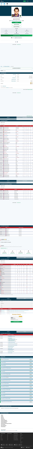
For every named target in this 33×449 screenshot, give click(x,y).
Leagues (8, 257)
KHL (1, 279)
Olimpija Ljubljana (6, 149)
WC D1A (2, 287)
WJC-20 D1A (2, 293)
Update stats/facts (17, 68)
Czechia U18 (17, 127)
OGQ (16, 172)
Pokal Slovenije (16, 190)
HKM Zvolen (5, 150)
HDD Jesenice (8, 234)
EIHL (16, 158)
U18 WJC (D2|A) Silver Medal (11, 336)
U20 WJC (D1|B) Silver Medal (11, 342)
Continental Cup (3, 267)
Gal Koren (7, 87)
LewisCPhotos (20, 17)
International (17, 146)
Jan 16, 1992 (14, 74)
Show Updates (16, 24)
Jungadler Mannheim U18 (7, 132)
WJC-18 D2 (17, 131)
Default (8, 117)
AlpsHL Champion (10, 348)
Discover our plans (16, 35)
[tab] (8, 117)
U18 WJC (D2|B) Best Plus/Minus (12, 339)
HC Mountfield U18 (6, 127)
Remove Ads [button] (19, 44)
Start (1, 66)
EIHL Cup (2, 276)
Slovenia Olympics (6, 172)
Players (8, 298)
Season (8, 331)
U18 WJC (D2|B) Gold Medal (11, 340)
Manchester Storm (6, 158)
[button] (16, 22)
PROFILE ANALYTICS (18, 37)
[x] (15, 42)
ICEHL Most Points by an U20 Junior (12, 343)
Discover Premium (16, 321)
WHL (16, 135)
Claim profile (17, 26)
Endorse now (4, 253)
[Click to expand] (32, 226)
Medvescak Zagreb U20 (6, 142)
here (16, 430)
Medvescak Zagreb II (6, 139)
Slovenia (20, 20)
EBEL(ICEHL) (2, 272)
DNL (16, 132)
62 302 (13, 37)
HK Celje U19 (7, 228)
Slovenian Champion (10, 347)
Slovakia (17, 150)
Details (31, 359)
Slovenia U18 (5, 131)
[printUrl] (17, 42)
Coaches (8, 119)
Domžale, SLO (14, 77)
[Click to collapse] (32, 120)
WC (1, 286)
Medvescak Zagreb (6, 138)
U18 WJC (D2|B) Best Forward (11, 338)
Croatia (15, 79)
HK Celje (7, 230)
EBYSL (16, 142)
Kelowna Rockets (6, 135)
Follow (16, 22)
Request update (30, 89)
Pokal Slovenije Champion (11, 346)
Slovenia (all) (5, 146)
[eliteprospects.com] (2, 1)
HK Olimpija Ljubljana (14, 20)
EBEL (16, 138)
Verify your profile (3, 430)
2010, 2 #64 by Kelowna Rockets (7, 408)
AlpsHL (16, 164)
